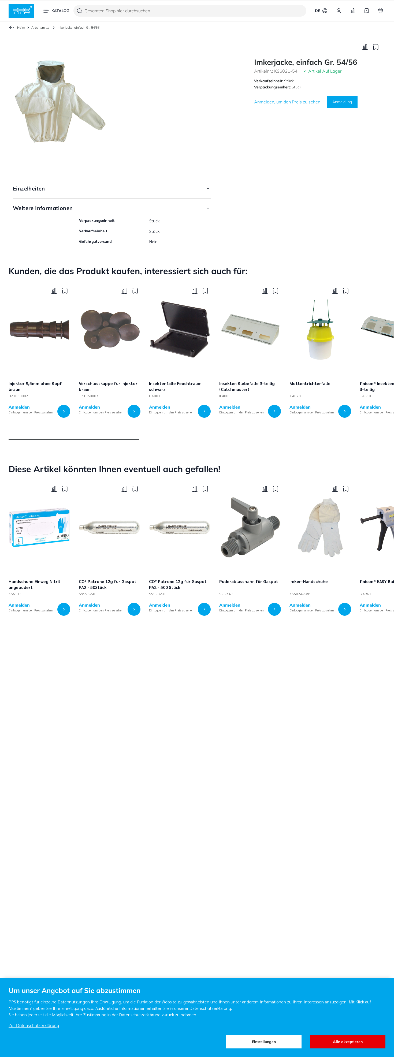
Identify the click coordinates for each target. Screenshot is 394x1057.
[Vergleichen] (365, 47)
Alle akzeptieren (348, 1041)
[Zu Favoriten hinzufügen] (375, 47)
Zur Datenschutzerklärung (34, 1025)
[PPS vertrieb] (21, 11)
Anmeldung (342, 101)
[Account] (339, 11)
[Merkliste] (366, 11)
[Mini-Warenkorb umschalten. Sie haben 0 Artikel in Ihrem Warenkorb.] (380, 11)
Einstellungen (264, 1041)
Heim (21, 27)
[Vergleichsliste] (353, 11)
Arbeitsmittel (40, 27)
